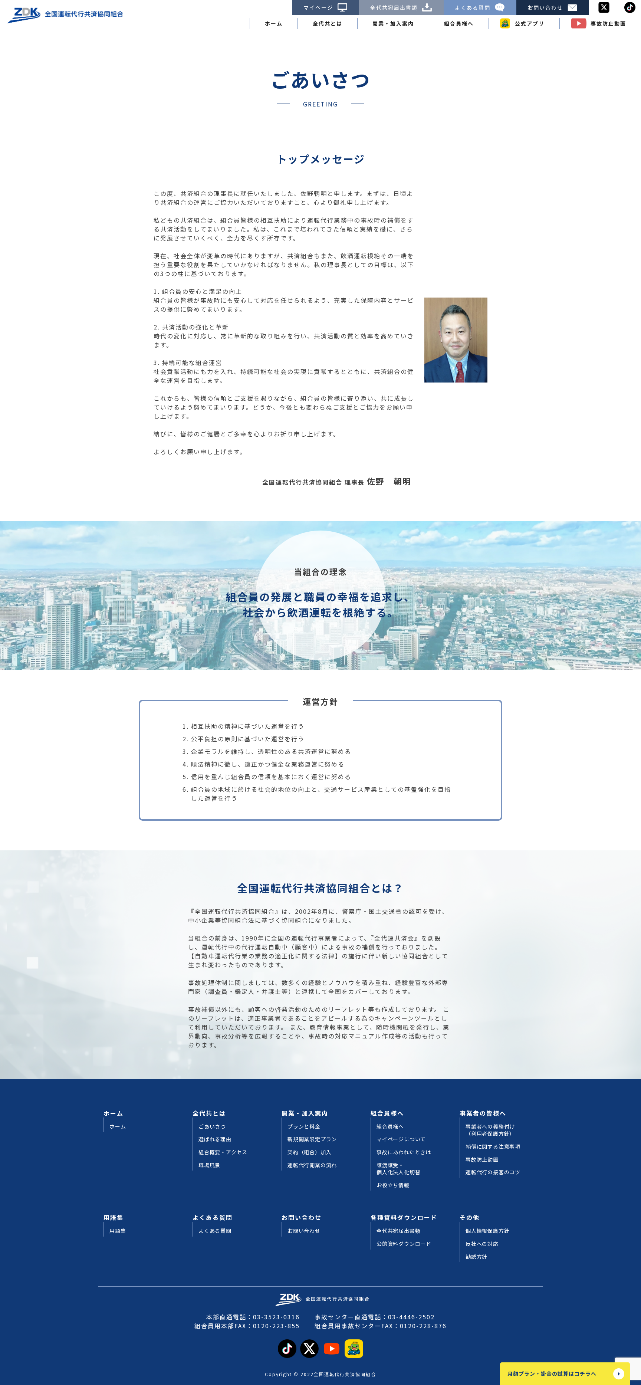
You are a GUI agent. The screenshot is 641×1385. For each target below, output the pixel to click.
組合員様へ (390, 1126)
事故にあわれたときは (404, 1152)
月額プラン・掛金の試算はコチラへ (551, 1373)
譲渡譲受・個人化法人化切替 (398, 1169)
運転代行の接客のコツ (493, 1172)
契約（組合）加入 (309, 1152)
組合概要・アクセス (222, 1152)
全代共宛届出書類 (394, 7)
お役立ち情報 (393, 1185)
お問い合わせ (545, 7)
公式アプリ (530, 23)
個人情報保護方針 (487, 1230)
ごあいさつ (212, 1126)
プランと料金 (303, 1126)
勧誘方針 (476, 1256)
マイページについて (401, 1139)
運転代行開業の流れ (312, 1165)
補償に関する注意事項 (493, 1146)
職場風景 (209, 1165)
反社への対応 (482, 1243)
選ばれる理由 (214, 1139)
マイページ (318, 7)
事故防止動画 (608, 23)
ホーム (274, 23)
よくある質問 (472, 7)
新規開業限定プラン (312, 1139)
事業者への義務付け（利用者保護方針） (490, 1130)
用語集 (117, 1230)
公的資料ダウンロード (404, 1243)
